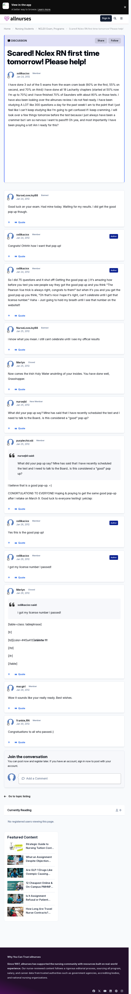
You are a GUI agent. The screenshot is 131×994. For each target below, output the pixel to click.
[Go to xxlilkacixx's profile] (11, 75)
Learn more (7, 7)
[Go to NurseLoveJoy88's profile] (10, 197)
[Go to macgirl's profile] (10, 688)
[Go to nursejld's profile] (10, 403)
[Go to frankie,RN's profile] (10, 722)
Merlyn (20, 362)
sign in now (84, 761)
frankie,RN (23, 720)
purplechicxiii (24, 440)
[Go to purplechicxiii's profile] (10, 442)
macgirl (21, 686)
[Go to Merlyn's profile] (10, 364)
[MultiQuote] (8, 222)
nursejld (21, 401)
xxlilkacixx (23, 73)
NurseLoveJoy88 (27, 195)
